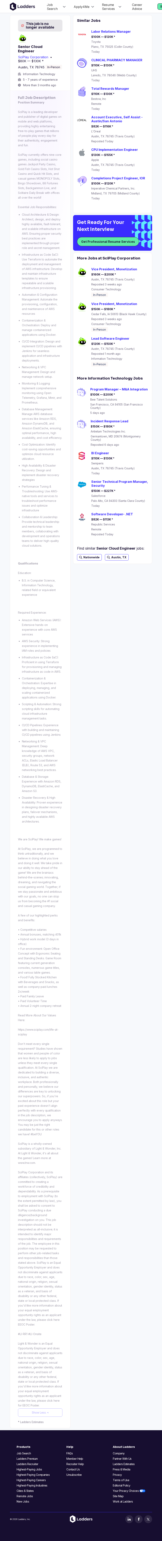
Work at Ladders (123, 1501)
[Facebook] (139, 1519)
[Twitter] (148, 1519)
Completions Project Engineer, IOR (118, 178)
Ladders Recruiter (27, 1464)
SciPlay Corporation (33, 57)
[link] (56, 6)
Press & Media (121, 1469)
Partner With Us (122, 1458)
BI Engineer (100, 453)
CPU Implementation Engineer (114, 150)
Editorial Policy (121, 1485)
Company (119, 1453)
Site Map (118, 1496)
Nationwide (91, 557)
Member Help (74, 1458)
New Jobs (23, 1501)
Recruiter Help (75, 1464)
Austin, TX (118, 557)
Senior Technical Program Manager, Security (119, 484)
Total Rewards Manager (110, 89)
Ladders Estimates (124, 1464)
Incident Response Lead (109, 421)
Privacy (117, 1474)
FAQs (69, 1453)
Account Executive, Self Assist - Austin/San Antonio (117, 119)
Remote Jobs (25, 1496)
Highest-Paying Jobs (29, 1469)
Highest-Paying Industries (32, 1485)
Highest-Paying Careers (31, 1480)
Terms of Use (121, 1480)
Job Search (24, 1453)
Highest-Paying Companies (33, 1474)
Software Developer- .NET (112, 514)
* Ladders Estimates (31, 1422)
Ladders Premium (27, 1458)
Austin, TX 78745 (31, 67)
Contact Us (73, 1469)
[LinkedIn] (129, 1519)
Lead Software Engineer (110, 339)
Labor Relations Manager (111, 31)
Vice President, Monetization (114, 269)
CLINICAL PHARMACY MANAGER (116, 60)
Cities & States (25, 1490)
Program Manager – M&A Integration (119, 389)
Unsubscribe (74, 1474)
